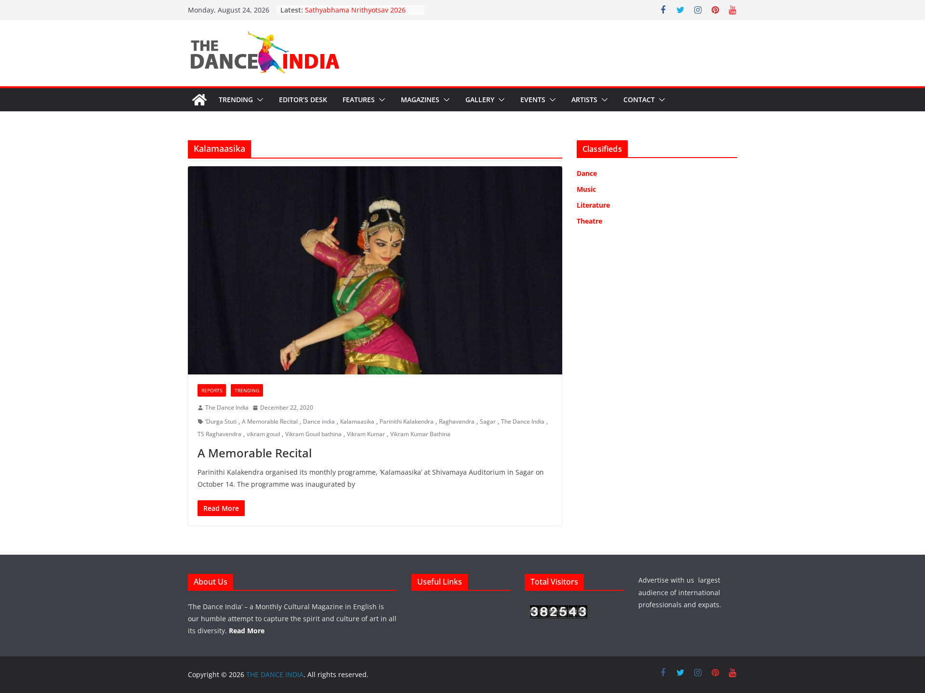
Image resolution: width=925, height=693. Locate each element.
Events (532, 99)
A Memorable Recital (270, 421)
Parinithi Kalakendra (407, 421)
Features (359, 99)
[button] (258, 100)
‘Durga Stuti (221, 421)
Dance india (319, 421)
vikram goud (263, 434)
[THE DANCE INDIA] (199, 99)
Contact (639, 99)
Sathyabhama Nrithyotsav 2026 (355, 9)
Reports (211, 390)
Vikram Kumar (366, 434)
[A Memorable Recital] (375, 270)
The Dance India (227, 407)
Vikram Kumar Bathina (420, 434)
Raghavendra (457, 421)
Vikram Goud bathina (313, 434)
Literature (593, 205)
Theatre (589, 221)
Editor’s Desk (303, 99)
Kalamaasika (357, 421)
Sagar (488, 421)
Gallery (479, 99)
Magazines (420, 99)
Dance (587, 173)
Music (586, 189)
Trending (236, 99)
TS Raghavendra (219, 434)
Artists (584, 99)
